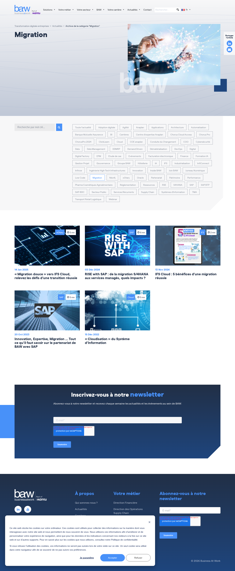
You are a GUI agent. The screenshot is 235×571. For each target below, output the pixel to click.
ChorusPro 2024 (83, 141)
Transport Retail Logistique (88, 199)
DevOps (178, 148)
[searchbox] (167, 10)
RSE (164, 184)
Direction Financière (125, 502)
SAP (192, 184)
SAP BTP (205, 184)
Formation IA (202, 156)
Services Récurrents (124, 191)
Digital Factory (82, 156)
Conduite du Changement (163, 141)
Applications (157, 127)
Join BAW (173, 170)
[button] (177, 9)
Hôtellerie (143, 163)
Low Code (80, 177)
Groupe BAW (124, 163)
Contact (147, 9)
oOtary (126, 177)
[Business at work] (27, 9)
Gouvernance (103, 163)
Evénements (135, 156)
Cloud (120, 141)
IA (156, 163)
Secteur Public (99, 191)
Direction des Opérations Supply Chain (128, 510)
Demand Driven (135, 148)
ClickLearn (104, 141)
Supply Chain (147, 191)
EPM (99, 156)
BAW (99, 9)
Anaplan (140, 127)
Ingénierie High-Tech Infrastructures (107, 170)
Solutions (47, 9)
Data (77, 148)
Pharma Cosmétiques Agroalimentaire (94, 184)
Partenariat (156, 177)
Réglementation (128, 184)
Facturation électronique (160, 156)
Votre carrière (114, 9)
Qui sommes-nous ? (86, 502)
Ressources (149, 184)
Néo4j (112, 177)
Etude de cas (114, 156)
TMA (194, 191)
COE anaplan (136, 141)
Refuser (138, 557)
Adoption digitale (106, 127)
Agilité (125, 127)
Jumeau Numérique (195, 170)
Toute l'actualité (83, 127)
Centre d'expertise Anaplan (149, 134)
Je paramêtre (87, 557)
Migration (97, 177)
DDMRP (116, 148)
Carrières (124, 134)
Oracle (140, 177)
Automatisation (198, 127)
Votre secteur (83, 9)
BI (111, 134)
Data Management (96, 148)
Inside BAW (155, 170)
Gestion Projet (82, 163)
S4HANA (177, 184)
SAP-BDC (79, 191)
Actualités (132, 9)
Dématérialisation (158, 148)
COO (185, 141)
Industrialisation (182, 163)
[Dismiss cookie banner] (149, 522)
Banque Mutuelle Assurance (89, 134)
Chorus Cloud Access (181, 134)
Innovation (138, 170)
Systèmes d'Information (173, 191)
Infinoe (78, 170)
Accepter (112, 557)
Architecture (177, 127)
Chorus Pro (204, 134)
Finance (184, 156)
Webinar (113, 199)
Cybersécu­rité (203, 141)
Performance (193, 177)
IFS (165, 163)
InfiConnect (203, 163)
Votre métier (64, 9)
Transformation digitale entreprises (32, 25)
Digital (193, 148)
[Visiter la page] (18, 509)
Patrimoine (174, 177)
